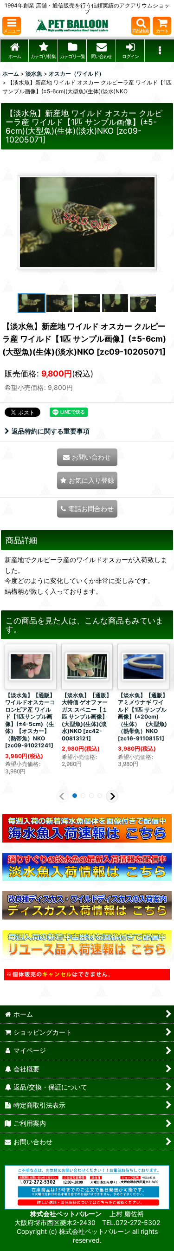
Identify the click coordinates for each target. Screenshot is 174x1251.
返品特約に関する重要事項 (51, 431)
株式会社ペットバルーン (66, 1214)
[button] (11, 26)
